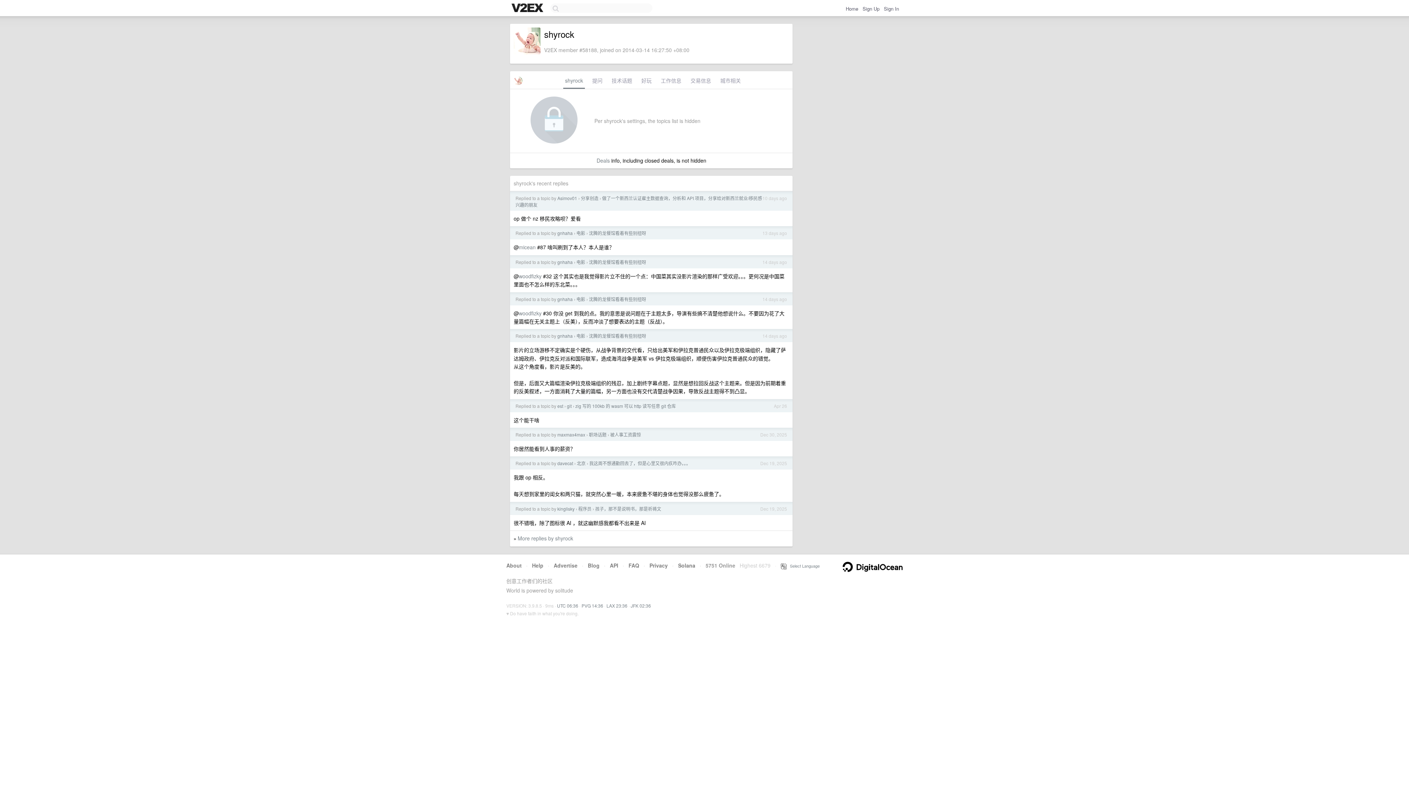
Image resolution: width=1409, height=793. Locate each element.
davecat (565, 463)
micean (527, 247)
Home (852, 8)
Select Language (803, 566)
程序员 (584, 509)
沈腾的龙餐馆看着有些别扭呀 (617, 233)
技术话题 (622, 80)
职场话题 (598, 434)
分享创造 (589, 198)
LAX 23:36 (617, 605)
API (614, 565)
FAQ (634, 565)
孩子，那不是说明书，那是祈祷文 (628, 509)
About (514, 565)
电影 (580, 233)
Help (537, 565)
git (569, 406)
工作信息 (671, 80)
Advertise (566, 565)
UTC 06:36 (567, 605)
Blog (594, 565)
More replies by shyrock (545, 538)
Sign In (891, 8)
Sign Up (871, 8)
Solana (686, 565)
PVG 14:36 (592, 605)
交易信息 (701, 80)
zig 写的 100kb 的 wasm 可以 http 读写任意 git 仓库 (625, 406)
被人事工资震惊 (625, 434)
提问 (597, 80)
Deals (603, 160)
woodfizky (530, 276)
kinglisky (566, 509)
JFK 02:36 (641, 605)
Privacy (658, 565)
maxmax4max (571, 434)
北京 (581, 463)
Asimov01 (567, 198)
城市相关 (730, 80)
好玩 (646, 80)
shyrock (574, 80)
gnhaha (565, 233)
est (560, 406)
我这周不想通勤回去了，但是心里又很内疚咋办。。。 (640, 463)
